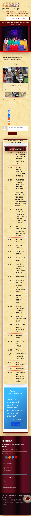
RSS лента (14, 449)
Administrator (23, 89)
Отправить (12, 133)
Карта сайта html (6, 449)
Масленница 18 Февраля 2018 (10, 59)
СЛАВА (17, 350)
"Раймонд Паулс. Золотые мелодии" (21, 344)
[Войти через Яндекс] (9, 119)
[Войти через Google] (9, 121)
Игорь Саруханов (20, 277)
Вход (19, 142)
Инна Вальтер (20, 368)
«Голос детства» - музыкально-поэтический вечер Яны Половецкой (21, 184)
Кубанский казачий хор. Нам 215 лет (21, 319)
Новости (5, 481)
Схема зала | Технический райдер (16, 16)
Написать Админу (7, 471)
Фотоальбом (11, 57)
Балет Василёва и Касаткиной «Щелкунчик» (21, 356)
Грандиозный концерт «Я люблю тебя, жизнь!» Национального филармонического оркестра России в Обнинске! (21, 199)
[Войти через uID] (9, 111)
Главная (5, 57)
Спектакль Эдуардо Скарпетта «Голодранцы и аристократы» (20, 172)
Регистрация (14, 142)
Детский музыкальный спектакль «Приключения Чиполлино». (20, 268)
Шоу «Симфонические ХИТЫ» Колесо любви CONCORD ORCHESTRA (21, 231)
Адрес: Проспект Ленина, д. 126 (10, 9)
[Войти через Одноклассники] (9, 124)
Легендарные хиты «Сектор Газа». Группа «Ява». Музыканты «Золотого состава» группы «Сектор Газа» (21, 216)
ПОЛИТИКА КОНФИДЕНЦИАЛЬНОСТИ (11, 500)
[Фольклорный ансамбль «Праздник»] (16, 45)
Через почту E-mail (8, 468)
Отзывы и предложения (9, 487)
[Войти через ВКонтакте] (9, 114)
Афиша (5, 484)
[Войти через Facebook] (9, 116)
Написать (15, 424)
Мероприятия (18, 57)
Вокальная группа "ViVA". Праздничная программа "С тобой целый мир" (21, 377)
